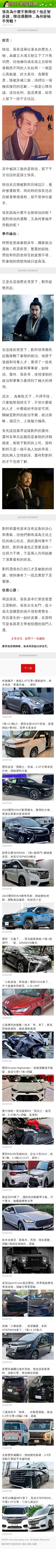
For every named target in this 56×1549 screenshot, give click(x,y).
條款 (24, 1544)
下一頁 (28, 668)
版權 (34, 1544)
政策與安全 (16, 1544)
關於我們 (6, 1544)
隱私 (29, 1544)
